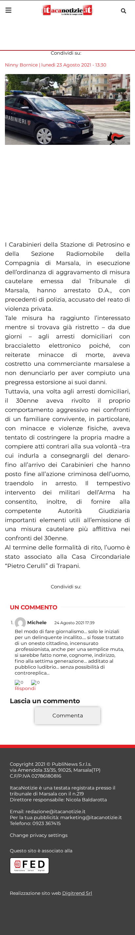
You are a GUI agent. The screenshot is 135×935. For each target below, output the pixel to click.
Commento (23, 725)
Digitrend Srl (77, 893)
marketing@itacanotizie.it (91, 817)
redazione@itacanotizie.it (56, 812)
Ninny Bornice (21, 64)
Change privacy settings (39, 835)
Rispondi (25, 688)
